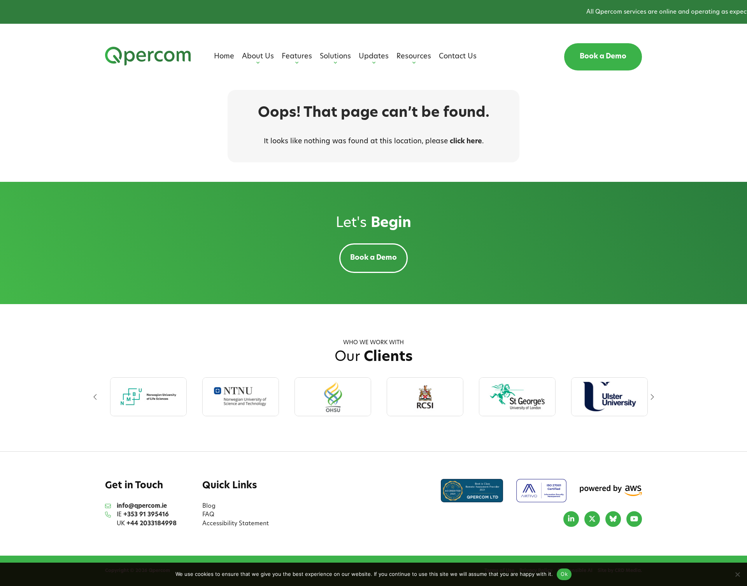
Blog (209, 506)
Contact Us (458, 56)
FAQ (208, 515)
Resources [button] (413, 56)
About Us (258, 56)
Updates (374, 56)
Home (224, 56)
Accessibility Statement (235, 524)
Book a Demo (603, 56)
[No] (737, 574)
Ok (564, 574)
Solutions (335, 56)
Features (297, 56)
